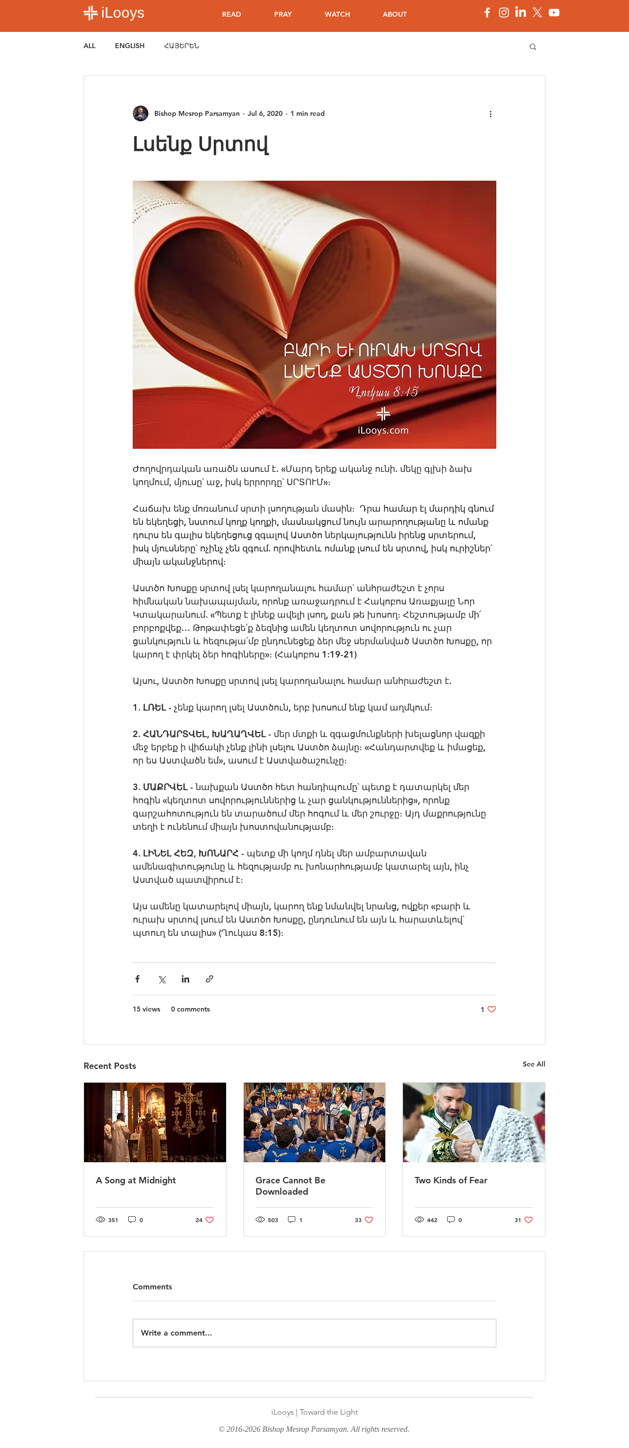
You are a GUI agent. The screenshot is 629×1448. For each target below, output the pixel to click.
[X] (537, 12)
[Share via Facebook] (137, 979)
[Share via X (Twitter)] (161, 979)
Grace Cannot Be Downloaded (290, 1186)
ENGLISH (129, 45)
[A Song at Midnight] (155, 1122)
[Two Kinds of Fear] (474, 1122)
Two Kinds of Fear (451, 1180)
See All (534, 1064)
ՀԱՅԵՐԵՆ (181, 45)
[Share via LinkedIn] (185, 979)
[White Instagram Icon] (504, 12)
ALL (89, 45)
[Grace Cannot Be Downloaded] (315, 1122)
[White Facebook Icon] (487, 12)
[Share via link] (209, 979)
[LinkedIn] (520, 12)
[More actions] (490, 113)
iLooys (122, 12)
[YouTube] (554, 12)
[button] (533, 46)
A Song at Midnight (136, 1180)
